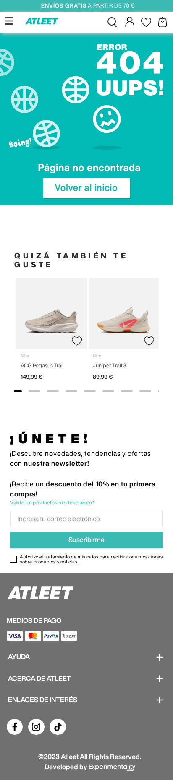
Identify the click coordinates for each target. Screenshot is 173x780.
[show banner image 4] (71, 391)
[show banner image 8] (145, 391)
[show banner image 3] (53, 391)
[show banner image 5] (89, 391)
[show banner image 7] (126, 391)
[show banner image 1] (16, 391)
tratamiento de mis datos (71, 556)
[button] (112, 22)
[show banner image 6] (108, 391)
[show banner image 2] (34, 391)
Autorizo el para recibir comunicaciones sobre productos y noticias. (91, 559)
